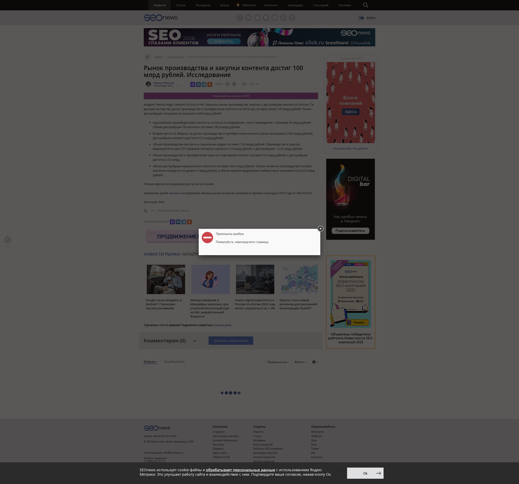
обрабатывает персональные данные (240, 469)
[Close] (320, 228)
